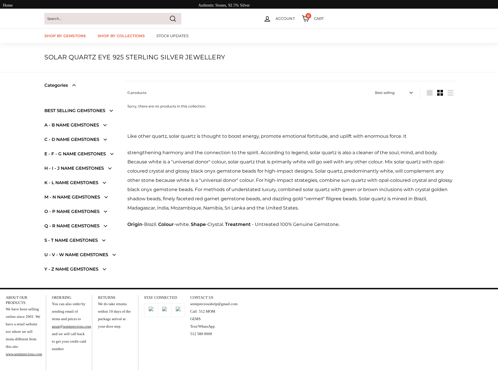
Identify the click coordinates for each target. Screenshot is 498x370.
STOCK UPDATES (172, 35)
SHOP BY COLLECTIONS (121, 35)
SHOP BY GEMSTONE (65, 35)
